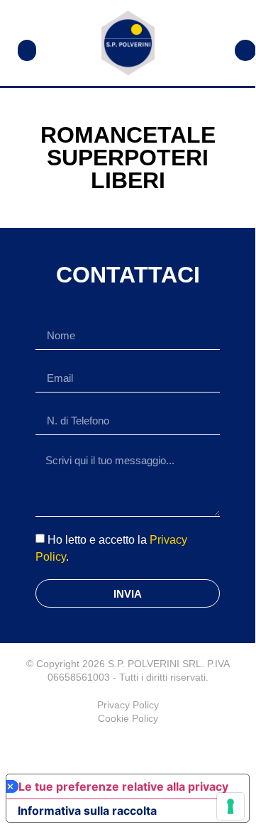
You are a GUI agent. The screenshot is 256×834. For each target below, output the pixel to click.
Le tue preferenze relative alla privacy (123, 786)
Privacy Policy (128, 704)
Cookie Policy (128, 718)
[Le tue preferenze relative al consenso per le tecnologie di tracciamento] (230, 806)
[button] (27, 50)
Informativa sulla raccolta (87, 810)
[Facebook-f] (128, 747)
